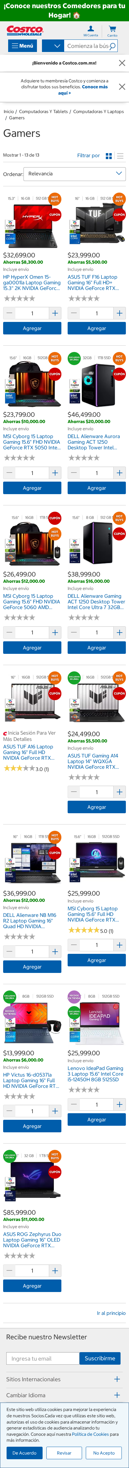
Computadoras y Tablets (43, 111)
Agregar (32, 328)
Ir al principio (111, 1313)
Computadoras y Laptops (98, 111)
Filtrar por (88, 155)
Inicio (9, 111)
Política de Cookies (90, 1434)
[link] (32, 247)
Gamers (17, 118)
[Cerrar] (122, 63)
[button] (113, 46)
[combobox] (52, 46)
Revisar (64, 1453)
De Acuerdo (24, 1453)
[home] (25, 30)
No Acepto (104, 1453)
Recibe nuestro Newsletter (46, 1337)
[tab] (64, 1379)
